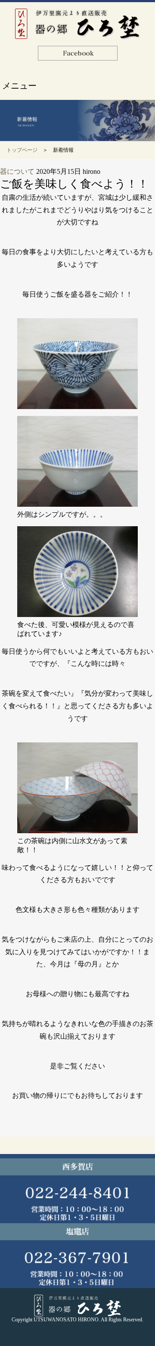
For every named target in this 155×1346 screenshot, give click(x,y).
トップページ (21, 150)
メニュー (19, 85)
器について (17, 171)
